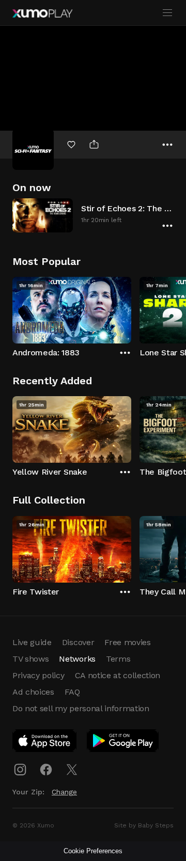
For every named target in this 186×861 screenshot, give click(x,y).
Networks (77, 659)
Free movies (127, 642)
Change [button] (64, 792)
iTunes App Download (44, 742)
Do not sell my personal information (80, 708)
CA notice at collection (118, 675)
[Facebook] (46, 769)
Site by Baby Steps (144, 825)
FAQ (72, 692)
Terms (118, 659)
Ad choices (33, 692)
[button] (93, 215)
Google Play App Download (123, 742)
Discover (78, 642)
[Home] (42, 13)
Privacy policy (38, 675)
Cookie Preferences (93, 851)
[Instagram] (20, 769)
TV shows (30, 659)
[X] (72, 769)
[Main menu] (167, 13)
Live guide (32, 642)
